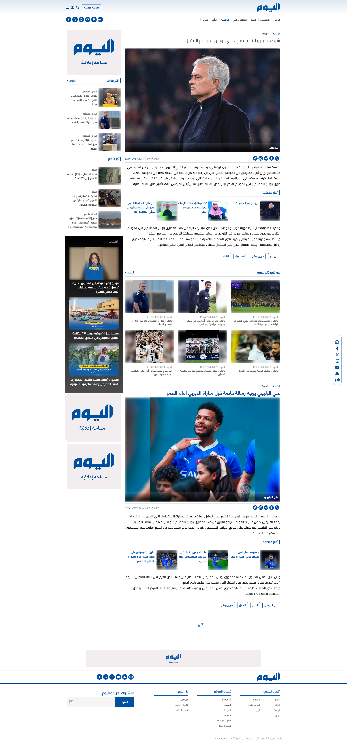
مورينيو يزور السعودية (247, 203)
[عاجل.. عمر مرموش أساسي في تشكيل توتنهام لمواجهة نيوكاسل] (202, 296)
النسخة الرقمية (91, 7)
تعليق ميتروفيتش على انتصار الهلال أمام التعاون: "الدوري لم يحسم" (141, 556)
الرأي (214, 19)
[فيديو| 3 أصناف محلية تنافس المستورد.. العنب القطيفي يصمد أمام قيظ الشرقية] (94, 359)
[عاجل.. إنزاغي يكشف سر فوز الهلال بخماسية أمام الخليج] (109, 142)
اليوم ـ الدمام (153, 158)
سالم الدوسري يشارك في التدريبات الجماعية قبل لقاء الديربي (193, 556)
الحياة (253, 19)
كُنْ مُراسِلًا (226, 700)
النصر (255, 605)
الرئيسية (276, 33)
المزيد (130, 272)
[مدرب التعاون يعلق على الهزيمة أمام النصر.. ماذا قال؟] (109, 97)
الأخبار (277, 19)
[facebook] (68, 19)
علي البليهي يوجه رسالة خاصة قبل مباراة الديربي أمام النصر (223, 392)
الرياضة (225, 19)
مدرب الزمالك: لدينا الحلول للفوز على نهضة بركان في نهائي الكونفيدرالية (141, 207)
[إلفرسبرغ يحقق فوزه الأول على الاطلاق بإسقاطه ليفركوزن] (149, 346)
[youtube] (87, 19)
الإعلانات (227, 715)
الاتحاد (226, 256)
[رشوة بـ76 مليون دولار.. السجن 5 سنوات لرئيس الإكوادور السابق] (109, 198)
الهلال (242, 605)
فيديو (205, 19)
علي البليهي (271, 605)
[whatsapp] (260, 158)
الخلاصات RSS (225, 726)
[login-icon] (72, 7)
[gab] (100, 19)
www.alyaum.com (224, 738)
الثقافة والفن (240, 19)
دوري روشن (258, 256)
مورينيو (274, 256)
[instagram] (81, 19)
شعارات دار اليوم (224, 721)
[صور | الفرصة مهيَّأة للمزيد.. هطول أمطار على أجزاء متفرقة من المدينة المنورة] (109, 220)
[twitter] (75, 19)
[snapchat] (94, 19)
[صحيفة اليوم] (265, 7)
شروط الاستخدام (181, 710)
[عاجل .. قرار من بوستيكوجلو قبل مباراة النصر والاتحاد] (149, 296)
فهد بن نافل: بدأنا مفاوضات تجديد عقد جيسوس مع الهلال (192, 207)
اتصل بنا (227, 710)
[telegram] (266, 158)
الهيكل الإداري (181, 705)
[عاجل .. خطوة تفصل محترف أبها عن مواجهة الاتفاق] (202, 346)
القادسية (240, 256)
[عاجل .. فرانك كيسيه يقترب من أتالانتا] (255, 346)
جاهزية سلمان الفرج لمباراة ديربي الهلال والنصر (245, 554)
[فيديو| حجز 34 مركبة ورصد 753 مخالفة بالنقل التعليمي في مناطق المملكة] (94, 313)
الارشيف (227, 705)
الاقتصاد (265, 19)
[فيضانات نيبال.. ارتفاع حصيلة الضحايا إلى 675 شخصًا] (109, 176)
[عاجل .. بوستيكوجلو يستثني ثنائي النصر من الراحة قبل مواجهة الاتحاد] (255, 296)
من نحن (184, 700)
